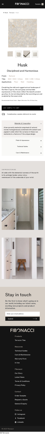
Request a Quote (21, 400)
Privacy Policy (20, 385)
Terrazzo (11, 13)
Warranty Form (20, 359)
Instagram (21, 414)
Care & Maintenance (22, 355)
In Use (17, 363)
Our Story (18, 373)
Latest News (19, 377)
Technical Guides (21, 351)
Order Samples (20, 396)
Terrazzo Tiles (20, 340)
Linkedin (20, 422)
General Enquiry (21, 404)
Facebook (21, 418)
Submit (10, 319)
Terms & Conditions (22, 381)
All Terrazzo (4, 433)
